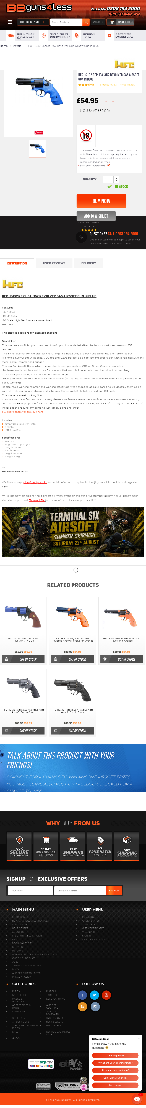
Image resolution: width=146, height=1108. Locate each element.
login (96, 21)
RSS (82, 1007)
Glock (16, 1038)
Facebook (82, 995)
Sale (15, 1032)
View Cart (88, 932)
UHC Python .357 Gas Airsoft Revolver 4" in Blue (23, 639)
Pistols (17, 46)
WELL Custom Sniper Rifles (25, 1026)
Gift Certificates (93, 928)
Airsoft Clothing (52, 1006)
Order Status (91, 920)
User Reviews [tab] (54, 263)
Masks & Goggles (18, 1000)
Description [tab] (17, 263)
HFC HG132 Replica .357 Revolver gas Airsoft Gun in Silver (23, 711)
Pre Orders (53, 1025)
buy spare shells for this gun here (22, 412)
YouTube (106, 995)
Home (4, 46)
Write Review (127, 84)
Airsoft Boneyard (52, 1013)
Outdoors (18, 1011)
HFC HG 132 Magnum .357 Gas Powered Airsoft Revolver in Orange (72, 639)
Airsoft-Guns (21, 1021)
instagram (95, 1007)
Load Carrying (55, 998)
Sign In (86, 935)
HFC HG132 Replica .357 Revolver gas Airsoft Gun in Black (72, 711)
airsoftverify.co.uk (35, 482)
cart (125, 22)
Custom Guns (55, 1018)
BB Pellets (19, 995)
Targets (51, 995)
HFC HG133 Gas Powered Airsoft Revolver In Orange (121, 639)
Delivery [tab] (88, 263)
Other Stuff (20, 1018)
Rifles (16, 991)
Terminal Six (37, 500)
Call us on (115, 11)
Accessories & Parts (21, 1006)
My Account (90, 917)
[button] (137, 1099)
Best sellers (54, 1021)
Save (40, 132)
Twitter (94, 995)
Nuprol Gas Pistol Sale (58, 1033)
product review (107, 84)
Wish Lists (88, 924)
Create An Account (95, 939)
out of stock (27, 659)
